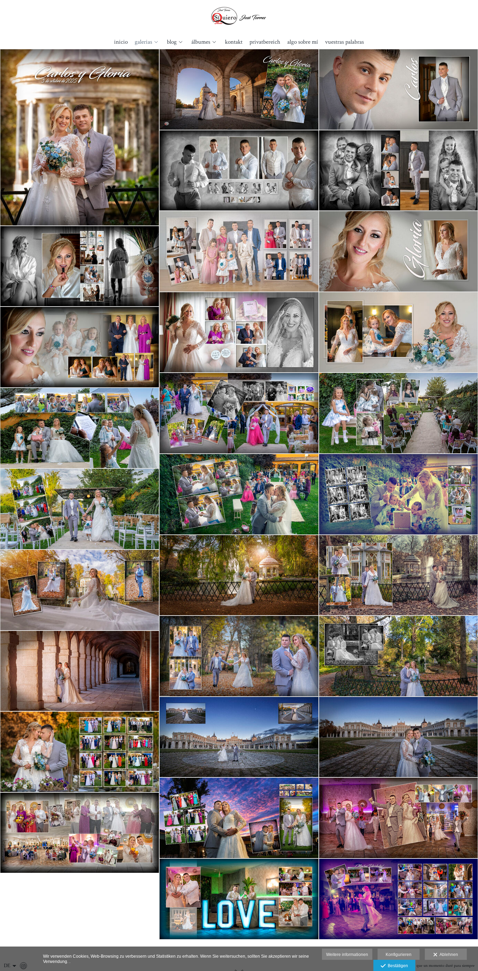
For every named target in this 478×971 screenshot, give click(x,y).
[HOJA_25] (79, 752)
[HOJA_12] (398, 413)
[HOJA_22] (79, 671)
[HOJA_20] (239, 656)
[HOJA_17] (239, 575)
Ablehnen (447, 954)
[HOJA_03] (239, 170)
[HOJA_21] (398, 656)
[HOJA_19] (79, 590)
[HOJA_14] (239, 494)
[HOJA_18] (398, 575)
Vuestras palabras (344, 42)
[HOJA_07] (79, 266)
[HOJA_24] (398, 737)
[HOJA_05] (239, 251)
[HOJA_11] (239, 413)
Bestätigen (397, 965)
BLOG (172, 42)
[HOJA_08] (239, 332)
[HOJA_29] (239, 899)
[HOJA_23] (239, 737)
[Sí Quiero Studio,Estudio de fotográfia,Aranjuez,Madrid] (239, 16)
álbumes (200, 42)
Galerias (143, 42)
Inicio (121, 42)
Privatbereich (264, 42)
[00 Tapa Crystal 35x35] (79, 137)
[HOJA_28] (79, 833)
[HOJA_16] (79, 509)
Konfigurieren (399, 954)
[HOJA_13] (79, 428)
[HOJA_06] (398, 251)
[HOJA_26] (239, 818)
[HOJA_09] (398, 332)
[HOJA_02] (398, 89)
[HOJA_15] (398, 494)
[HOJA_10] (79, 347)
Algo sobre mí (302, 42)
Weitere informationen (347, 954)
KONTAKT (233, 42)
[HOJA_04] (398, 170)
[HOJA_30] (398, 899)
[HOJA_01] (239, 89)
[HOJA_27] (398, 818)
